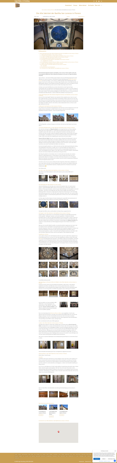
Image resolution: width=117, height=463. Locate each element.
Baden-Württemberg (24, 454)
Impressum (81, 461)
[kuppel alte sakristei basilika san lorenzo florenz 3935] (63, 276)
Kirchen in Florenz (78, 454)
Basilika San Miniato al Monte (56, 313)
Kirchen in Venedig (88, 454)
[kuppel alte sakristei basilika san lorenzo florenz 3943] (53, 276)
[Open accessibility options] (115, 461)
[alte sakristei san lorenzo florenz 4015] (63, 397)
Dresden (47, 454)
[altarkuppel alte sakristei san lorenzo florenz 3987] (43, 207)
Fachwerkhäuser (55, 454)
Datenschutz (88, 461)
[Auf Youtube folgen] (99, 1)
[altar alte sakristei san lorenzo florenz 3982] (73, 181)
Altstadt (16, 454)
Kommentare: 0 (81, 16)
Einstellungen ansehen (111, 458)
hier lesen (51, 416)
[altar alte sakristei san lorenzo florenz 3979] (63, 181)
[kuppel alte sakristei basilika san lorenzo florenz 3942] (43, 276)
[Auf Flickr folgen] (101, 1)
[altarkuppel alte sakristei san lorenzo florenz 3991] (63, 207)
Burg (34, 454)
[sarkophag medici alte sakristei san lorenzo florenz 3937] (43, 296)
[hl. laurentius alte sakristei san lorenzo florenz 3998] (73, 296)
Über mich (97, 5)
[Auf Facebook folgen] (94, 1)
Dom (41, 454)
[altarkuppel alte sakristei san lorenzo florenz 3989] (53, 207)
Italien (45, 9)
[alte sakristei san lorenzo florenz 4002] (73, 397)
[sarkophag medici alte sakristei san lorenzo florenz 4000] (63, 296)
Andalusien (19, 454)
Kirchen (74, 454)
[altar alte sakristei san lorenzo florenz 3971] (43, 181)
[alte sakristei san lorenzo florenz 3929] (43, 397)
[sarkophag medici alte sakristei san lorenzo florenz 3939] (53, 296)
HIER (41, 238)
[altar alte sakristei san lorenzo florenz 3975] (53, 181)
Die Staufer (91, 5)
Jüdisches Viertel (67, 454)
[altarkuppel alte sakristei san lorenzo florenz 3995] (73, 207)
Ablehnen (103, 458)
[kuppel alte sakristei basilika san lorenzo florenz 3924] (43, 267)
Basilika (29, 454)
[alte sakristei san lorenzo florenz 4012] (53, 397)
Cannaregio (37, 454)
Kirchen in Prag (83, 454)
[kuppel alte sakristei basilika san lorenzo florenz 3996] (73, 276)
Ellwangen (51, 454)
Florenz (52, 9)
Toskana (49, 9)
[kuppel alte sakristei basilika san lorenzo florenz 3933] (53, 267)
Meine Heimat (82, 5)
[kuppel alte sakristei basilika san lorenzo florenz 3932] (73, 267)
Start (43, 9)
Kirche (71, 454)
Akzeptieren (97, 458)
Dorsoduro (44, 454)
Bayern (32, 454)
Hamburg (63, 454)
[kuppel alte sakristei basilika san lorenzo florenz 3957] (63, 267)
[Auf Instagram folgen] (96, 1)
